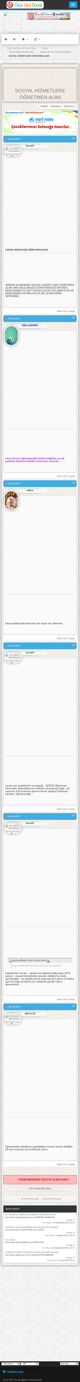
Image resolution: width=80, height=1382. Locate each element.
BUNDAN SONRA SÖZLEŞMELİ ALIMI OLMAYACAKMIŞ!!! (32, 1252)
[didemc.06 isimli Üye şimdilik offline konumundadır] (13, 1019)
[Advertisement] (49, 27)
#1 (74, 138)
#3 (74, 483)
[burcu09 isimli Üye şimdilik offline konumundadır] (13, 151)
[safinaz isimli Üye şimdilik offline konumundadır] (11, 499)
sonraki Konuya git (52, 1199)
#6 (74, 1006)
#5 (74, 816)
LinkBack (44, 106)
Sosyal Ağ (10, 1240)
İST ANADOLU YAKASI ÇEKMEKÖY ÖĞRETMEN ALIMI (30, 1214)
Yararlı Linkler (25, 39)
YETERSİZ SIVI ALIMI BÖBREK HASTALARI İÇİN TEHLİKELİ (31, 1227)
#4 (74, 645)
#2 (74, 318)
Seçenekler (54, 106)
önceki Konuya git (30, 1199)
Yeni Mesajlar (14, 39)
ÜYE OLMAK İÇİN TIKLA (40, 1189)
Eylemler (37, 39)
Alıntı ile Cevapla (66, 311)
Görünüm (68, 106)
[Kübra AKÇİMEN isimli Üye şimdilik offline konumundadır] (11, 334)
